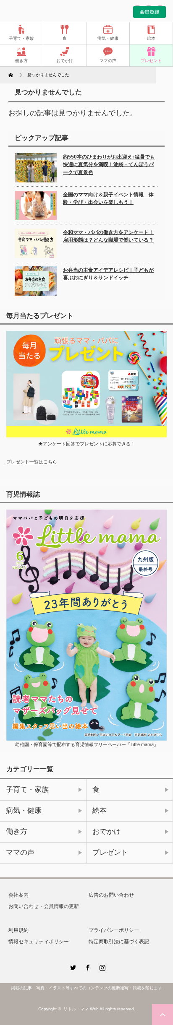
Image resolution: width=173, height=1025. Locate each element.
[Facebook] (86, 966)
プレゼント (151, 60)
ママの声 (108, 60)
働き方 (21, 60)
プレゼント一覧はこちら (31, 461)
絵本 (151, 38)
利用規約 (18, 930)
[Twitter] (72, 966)
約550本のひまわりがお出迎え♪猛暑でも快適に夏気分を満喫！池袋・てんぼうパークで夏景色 (109, 164)
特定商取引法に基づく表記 (119, 941)
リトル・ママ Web (81, 1009)
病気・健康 (107, 38)
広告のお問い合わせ (111, 895)
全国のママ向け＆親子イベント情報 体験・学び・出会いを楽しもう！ (108, 199)
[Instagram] (101, 966)
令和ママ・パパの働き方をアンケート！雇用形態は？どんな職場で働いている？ (108, 236)
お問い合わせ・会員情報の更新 (43, 906)
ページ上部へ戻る (162, 1014)
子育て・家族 (21, 38)
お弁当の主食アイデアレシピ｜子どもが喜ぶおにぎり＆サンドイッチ (108, 274)
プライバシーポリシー (114, 930)
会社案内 (18, 895)
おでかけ (64, 60)
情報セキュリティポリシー (38, 941)
